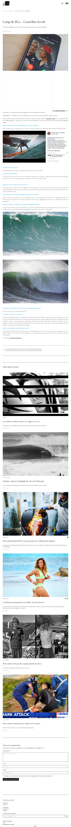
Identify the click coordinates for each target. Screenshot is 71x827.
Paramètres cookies (8, 824)
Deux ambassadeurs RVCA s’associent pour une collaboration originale (29, 541)
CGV (4, 822)
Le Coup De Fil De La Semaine (22, 11)
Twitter (5, 810)
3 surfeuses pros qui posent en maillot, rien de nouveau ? (24, 602)
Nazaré (30, 349)
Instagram (5, 807)
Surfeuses (6, 598)
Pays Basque (37, 349)
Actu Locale (6, 477)
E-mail (4, 769)
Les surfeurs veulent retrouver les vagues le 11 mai (21, 422)
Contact (5, 804)
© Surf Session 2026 (8, 800)
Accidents (6, 660)
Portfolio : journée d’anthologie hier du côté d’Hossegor (23, 481)
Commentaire (6, 751)
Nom (4, 763)
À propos (5, 803)
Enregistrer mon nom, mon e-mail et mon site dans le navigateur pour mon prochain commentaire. (28, 776)
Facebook (6, 809)
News (10, 11)
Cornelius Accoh (50, 118)
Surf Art (5, 537)
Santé (4, 417)
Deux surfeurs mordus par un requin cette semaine (21, 724)
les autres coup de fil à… (16, 338)
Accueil (5, 11)
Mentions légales (7, 821)
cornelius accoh (12, 349)
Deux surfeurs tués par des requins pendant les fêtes (22, 664)
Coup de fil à (22, 349)
